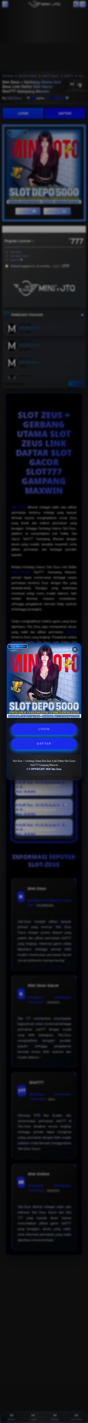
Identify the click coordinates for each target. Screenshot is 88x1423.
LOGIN (44, 729)
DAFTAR (44, 743)
